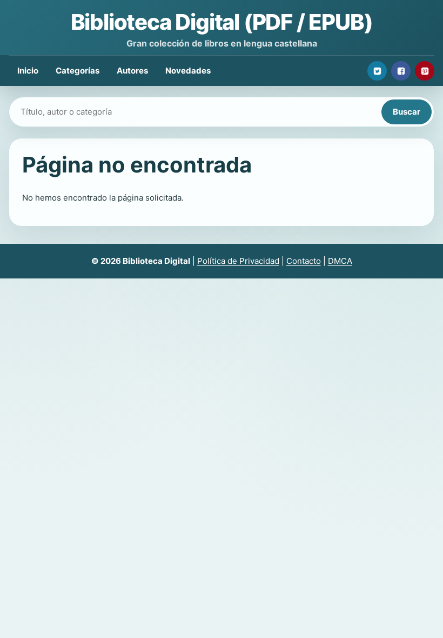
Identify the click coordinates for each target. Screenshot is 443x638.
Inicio (27, 70)
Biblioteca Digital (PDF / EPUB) (222, 22)
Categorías (77, 70)
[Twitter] (377, 71)
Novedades (188, 70)
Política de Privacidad (238, 261)
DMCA (340, 261)
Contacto (303, 261)
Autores (132, 70)
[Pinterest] (424, 71)
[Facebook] (401, 71)
